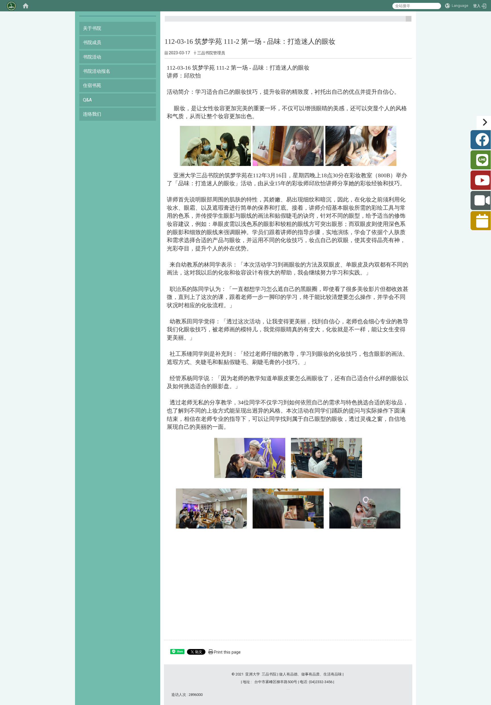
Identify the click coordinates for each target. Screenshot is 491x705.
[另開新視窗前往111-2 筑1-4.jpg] (249, 457)
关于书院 (92, 28)
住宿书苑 (92, 85)
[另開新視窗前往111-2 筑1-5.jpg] (326, 457)
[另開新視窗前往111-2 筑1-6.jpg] (211, 508)
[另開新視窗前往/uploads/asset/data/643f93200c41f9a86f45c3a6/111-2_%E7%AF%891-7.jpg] (288, 507)
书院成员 (92, 42)
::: (406, 21)
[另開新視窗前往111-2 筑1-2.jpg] (288, 145)
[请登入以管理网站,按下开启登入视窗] (11, 5)
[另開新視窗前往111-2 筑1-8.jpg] (364, 508)
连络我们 (92, 114)
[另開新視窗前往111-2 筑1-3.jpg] (360, 145)
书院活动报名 (96, 71)
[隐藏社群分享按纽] (484, 123)
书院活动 (92, 57)
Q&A (87, 100)
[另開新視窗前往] (288, 689)
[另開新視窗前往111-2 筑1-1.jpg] (215, 145)
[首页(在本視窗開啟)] (25, 5)
